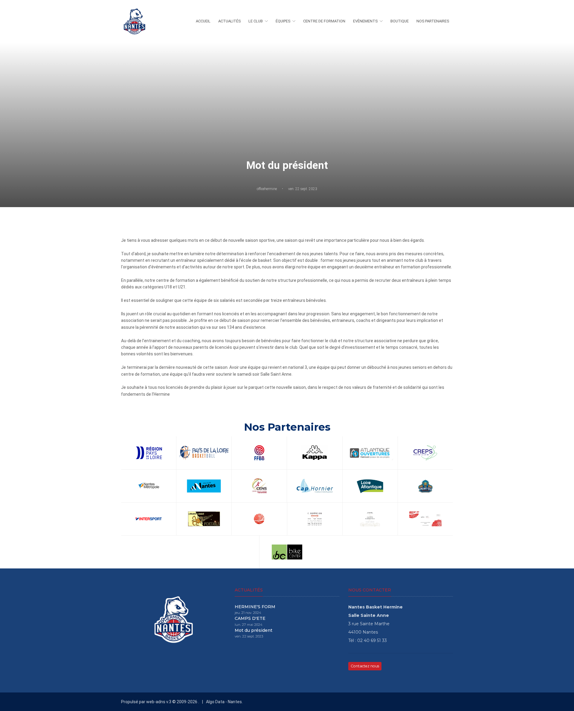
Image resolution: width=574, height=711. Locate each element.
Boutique (399, 21)
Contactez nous (365, 666)
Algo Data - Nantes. (224, 701)
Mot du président (253, 630)
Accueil (203, 21)
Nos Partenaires (432, 21)
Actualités (229, 21)
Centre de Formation (324, 21)
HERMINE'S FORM (255, 606)
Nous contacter (369, 590)
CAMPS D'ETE (250, 618)
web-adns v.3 (158, 701)
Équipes (283, 21)
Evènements (365, 21)
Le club (255, 21)
